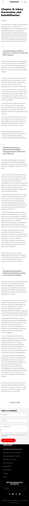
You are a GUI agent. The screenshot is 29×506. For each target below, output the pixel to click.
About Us (6, 473)
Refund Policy (7, 466)
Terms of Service (8, 463)
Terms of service (15, 502)
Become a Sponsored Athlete (12, 452)
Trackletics (8, 500)
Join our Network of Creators (11, 456)
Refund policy (16, 500)
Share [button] (4, 20)
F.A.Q (4, 477)
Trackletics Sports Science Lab (12, 449)
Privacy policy (24, 500)
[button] (3, 2)
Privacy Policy (7, 470)
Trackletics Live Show (9, 459)
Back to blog (15, 402)
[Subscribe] (24, 488)
